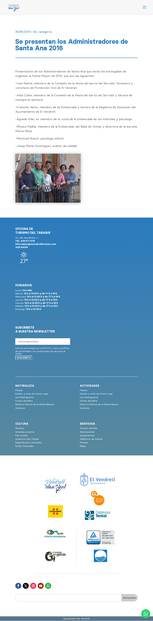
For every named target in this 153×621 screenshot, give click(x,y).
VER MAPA (21, 247)
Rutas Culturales (24, 446)
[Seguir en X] (26, 586)
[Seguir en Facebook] (18, 586)
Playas (19, 390)
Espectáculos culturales (28, 442)
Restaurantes (87, 431)
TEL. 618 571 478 (25, 241)
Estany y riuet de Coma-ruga (31, 393)
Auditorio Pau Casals (27, 439)
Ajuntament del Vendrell (76, 618)
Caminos (20, 408)
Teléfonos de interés (91, 439)
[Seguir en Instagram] (33, 586)
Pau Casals (21, 435)
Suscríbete (24, 357)
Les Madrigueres (24, 397)
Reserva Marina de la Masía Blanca (34, 404)
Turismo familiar (89, 428)
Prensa (84, 442)
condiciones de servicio (49, 351)
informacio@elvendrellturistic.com (35, 244)
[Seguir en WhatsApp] (48, 586)
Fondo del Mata (24, 400)
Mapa (83, 446)
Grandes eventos (25, 431)
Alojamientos (87, 435)
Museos (19, 428)
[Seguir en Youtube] (41, 586)
